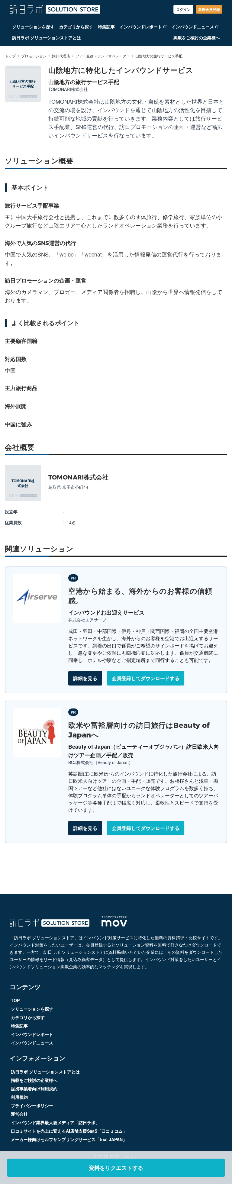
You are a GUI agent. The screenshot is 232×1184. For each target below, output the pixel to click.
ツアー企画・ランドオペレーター (103, 55)
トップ (10, 55)
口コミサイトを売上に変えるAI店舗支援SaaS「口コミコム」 (69, 1131)
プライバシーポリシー (32, 1105)
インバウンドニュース (193, 27)
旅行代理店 (61, 55)
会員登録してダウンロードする (145, 678)
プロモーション (34, 55)
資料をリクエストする (116, 1168)
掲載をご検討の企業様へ (196, 37)
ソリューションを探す (33, 27)
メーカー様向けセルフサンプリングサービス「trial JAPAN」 (69, 1139)
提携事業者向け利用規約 (34, 1089)
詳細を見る (85, 678)
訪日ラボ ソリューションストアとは (46, 37)
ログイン (183, 9)
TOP (15, 1000)
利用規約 (19, 1097)
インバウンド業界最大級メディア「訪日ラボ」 (55, 1122)
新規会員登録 (209, 9)
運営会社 (19, 1114)
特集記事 (106, 27)
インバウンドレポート (141, 27)
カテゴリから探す (76, 27)
